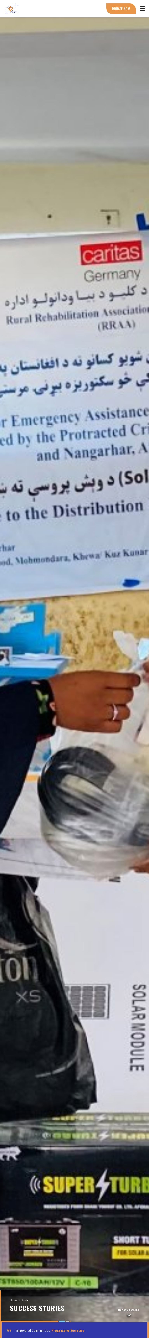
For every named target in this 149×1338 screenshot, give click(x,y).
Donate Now (121, 8)
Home (13, 1300)
